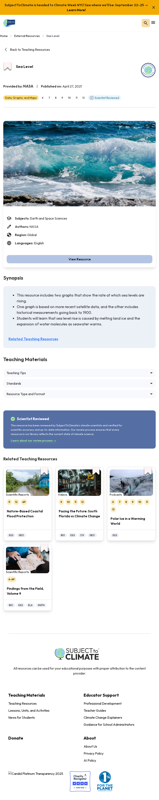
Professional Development (103, 703)
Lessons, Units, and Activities (28, 710)
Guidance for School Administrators (109, 724)
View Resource (80, 259)
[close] (153, 7)
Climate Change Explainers (103, 717)
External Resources (27, 36)
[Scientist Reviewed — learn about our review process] (148, 70)
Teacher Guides (95, 710)
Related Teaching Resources (33, 339)
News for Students (21, 717)
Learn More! (76, 10)
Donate (15, 738)
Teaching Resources (22, 703)
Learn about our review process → (33, 440)
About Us (90, 746)
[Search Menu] (146, 23)
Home (4, 36)
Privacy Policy (94, 753)
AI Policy (90, 760)
